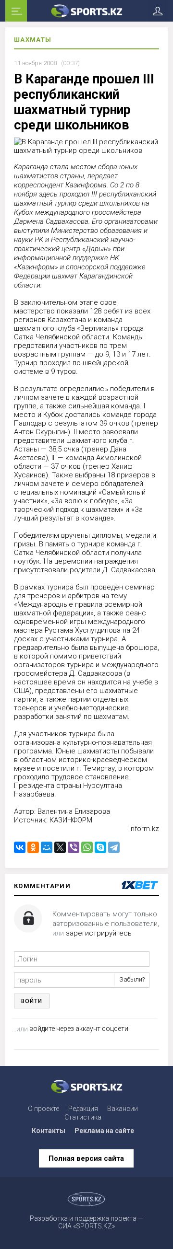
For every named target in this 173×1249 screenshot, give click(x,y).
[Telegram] (114, 847)
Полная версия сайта (86, 1158)
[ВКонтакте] (19, 847)
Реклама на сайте (104, 1130)
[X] (60, 847)
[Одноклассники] (33, 847)
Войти (31, 1001)
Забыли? (132, 979)
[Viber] (73, 847)
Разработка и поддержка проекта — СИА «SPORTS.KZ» (86, 1222)
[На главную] (86, 11)
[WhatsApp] (87, 847)
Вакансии (122, 1108)
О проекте (43, 1108)
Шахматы (33, 39)
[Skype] (100, 847)
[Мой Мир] (46, 847)
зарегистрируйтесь (99, 933)
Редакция (83, 1108)
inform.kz (144, 828)
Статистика (82, 1117)
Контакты (48, 1130)
